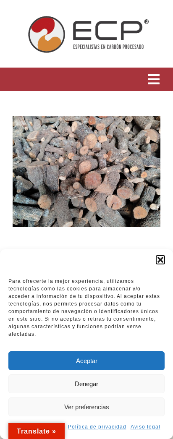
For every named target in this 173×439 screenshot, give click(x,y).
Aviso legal (145, 427)
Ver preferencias (86, 406)
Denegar (86, 383)
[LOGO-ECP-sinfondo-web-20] (86, 9)
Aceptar (86, 360)
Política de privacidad (97, 427)
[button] (160, 260)
